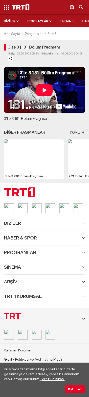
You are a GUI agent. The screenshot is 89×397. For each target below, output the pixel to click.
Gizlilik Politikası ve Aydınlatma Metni (33, 359)
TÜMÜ (74, 132)
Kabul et (75, 389)
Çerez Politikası (52, 379)
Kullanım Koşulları (17, 350)
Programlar (34, 33)
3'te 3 (52, 33)
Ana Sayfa (12, 33)
